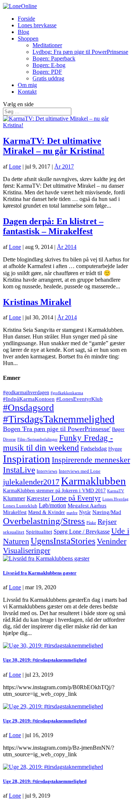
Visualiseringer (26, 550)
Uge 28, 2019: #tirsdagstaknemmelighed (44, 781)
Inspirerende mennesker (91, 459)
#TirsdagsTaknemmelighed (59, 419)
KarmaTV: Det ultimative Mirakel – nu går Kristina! (54, 146)
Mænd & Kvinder (46, 512)
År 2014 (66, 247)
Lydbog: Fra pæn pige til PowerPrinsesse (80, 52)
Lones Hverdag (115, 499)
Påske (91, 523)
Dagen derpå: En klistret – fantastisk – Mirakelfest (53, 226)
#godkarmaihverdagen (26, 392)
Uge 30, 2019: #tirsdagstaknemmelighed (44, 660)
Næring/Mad (106, 512)
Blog (23, 32)
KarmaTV (115, 491)
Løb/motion (52, 505)
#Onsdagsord (28, 407)
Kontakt (27, 92)
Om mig (27, 85)
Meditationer (47, 45)
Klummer (14, 498)
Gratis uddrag (48, 78)
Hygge (115, 449)
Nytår (85, 512)
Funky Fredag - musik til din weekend (58, 442)
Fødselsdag (94, 448)
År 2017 (64, 166)
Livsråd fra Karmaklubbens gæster (39, 573)
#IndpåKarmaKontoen (29, 399)
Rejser (107, 521)
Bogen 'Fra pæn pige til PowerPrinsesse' (56, 429)
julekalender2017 (31, 482)
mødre (72, 513)
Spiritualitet (39, 532)
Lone (15, 166)
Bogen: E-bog (49, 65)
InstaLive (19, 470)
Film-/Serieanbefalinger (37, 439)
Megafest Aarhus (87, 506)
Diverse (9, 439)
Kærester (38, 498)
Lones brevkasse (37, 25)
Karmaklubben (93, 481)
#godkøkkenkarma (67, 393)
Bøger (118, 429)
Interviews (47, 471)
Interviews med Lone (79, 471)
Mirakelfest (15, 512)
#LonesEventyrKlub (79, 399)
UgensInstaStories (63, 541)
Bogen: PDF (47, 72)
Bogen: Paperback (54, 58)
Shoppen (28, 38)
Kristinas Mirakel (37, 302)
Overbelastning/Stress (44, 521)
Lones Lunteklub (20, 506)
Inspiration (26, 459)
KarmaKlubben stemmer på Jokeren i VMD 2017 (54, 490)
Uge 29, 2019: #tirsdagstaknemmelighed (44, 721)
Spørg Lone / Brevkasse (82, 531)
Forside (26, 18)
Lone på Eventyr (76, 498)
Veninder (111, 541)
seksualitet (13, 532)
